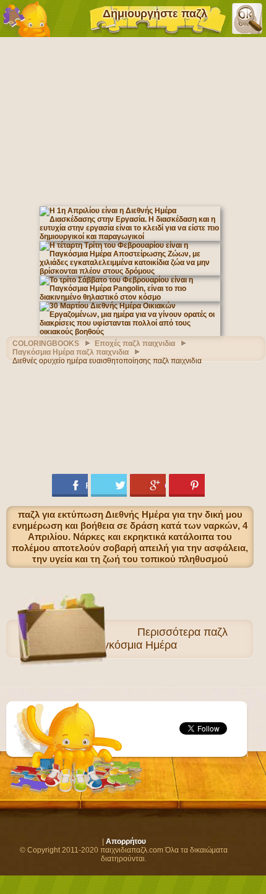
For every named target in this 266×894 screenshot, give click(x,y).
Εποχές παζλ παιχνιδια (135, 343)
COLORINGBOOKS (45, 343)
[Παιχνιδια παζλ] (26, 18)
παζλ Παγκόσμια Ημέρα (158, 638)
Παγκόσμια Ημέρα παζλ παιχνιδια (70, 352)
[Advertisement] (133, 120)
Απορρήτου (126, 841)
